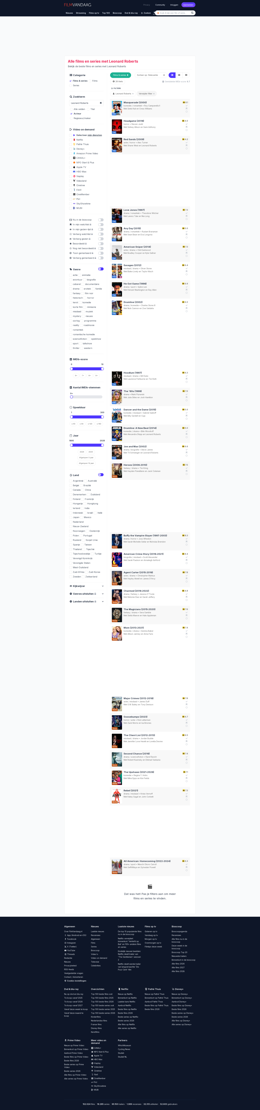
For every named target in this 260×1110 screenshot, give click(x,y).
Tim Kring (144, 468)
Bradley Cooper (135, 253)
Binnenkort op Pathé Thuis (156, 998)
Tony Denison (147, 704)
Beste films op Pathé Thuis (156, 1005)
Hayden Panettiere (136, 471)
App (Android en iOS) (76, 935)
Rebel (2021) (131, 790)
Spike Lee (142, 287)
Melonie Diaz (133, 597)
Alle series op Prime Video (76, 1078)
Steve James (147, 450)
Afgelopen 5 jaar (86, 457)
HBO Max (97, 1059)
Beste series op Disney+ (183, 1013)
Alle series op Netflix (127, 1028)
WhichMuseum (124, 1045)
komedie (127, 106)
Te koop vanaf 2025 (73, 998)
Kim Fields (144, 778)
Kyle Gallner (150, 253)
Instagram (71, 943)
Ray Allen (152, 290)
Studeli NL (122, 1057)
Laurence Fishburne (136, 379)
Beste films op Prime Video (76, 1057)
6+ (76, 375)
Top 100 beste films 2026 (102, 1001)
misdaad (127, 268)
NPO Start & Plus (101, 1052)
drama (126, 213)
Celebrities (96, 965)
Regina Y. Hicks (140, 775)
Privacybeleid (70, 965)
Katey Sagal (133, 797)
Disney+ (179, 989)
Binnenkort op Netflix (127, 998)
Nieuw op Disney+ (180, 994)
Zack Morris (133, 723)
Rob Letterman (143, 720)
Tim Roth (153, 379)
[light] (154, 12)
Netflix (124, 989)
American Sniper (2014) (137, 246)
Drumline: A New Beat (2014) (140, 428)
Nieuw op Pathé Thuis (154, 994)
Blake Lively (133, 271)
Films (93, 943)
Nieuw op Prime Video (74, 1045)
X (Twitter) (72, 946)
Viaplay (97, 1063)
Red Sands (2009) (134, 139)
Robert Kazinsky (135, 760)
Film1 (95, 1074)
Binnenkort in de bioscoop (183, 960)
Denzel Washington (136, 290)
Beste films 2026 (125, 1013)
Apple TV (98, 1055)
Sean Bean (132, 234)
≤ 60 (73, 424)
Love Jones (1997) (134, 210)
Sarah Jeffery (149, 597)
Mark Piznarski (137, 394)
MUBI (96, 1090)
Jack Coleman (154, 471)
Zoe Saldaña (148, 308)
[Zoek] (193, 12)
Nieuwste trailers (179, 956)
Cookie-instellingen (76, 981)
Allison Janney (134, 634)
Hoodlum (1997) (133, 372)
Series (94, 946)
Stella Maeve (133, 615)
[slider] (71, 368)
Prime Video (74, 1040)
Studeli (121, 1053)
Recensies (95, 935)
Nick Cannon (133, 308)
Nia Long (146, 216)
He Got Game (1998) (135, 283)
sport (133, 287)
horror (126, 124)
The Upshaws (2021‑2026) (139, 772)
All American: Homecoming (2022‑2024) (147, 861)
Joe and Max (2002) (135, 446)
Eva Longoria (146, 234)
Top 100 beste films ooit (101, 994)
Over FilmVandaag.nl (73, 931)
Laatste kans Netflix (126, 1001)
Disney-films (96, 1028)
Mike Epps (132, 778)
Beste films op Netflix (127, 1009)
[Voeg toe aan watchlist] (186, 108)
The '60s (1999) (133, 391)
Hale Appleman (149, 615)
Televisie (95, 962)
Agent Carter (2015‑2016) (138, 572)
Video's (94, 954)
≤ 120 (90, 424)
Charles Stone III (148, 305)
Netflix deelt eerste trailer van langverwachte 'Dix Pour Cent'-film (129, 967)
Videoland (98, 1067)
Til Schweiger (134, 453)
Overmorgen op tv (153, 943)
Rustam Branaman (150, 231)
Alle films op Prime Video (75, 1075)
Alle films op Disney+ (181, 1020)
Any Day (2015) (132, 228)
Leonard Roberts (149, 145)
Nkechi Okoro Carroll (147, 864)
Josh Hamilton (146, 397)
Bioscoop (95, 950)
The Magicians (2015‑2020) (139, 609)
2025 (91, 452)
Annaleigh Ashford (152, 560)
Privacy (146, 5)
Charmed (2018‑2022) (136, 590)
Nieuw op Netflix (125, 994)
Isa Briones (146, 723)
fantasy (127, 468)
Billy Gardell (133, 416)
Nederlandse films (99, 1020)
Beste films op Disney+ (182, 1005)
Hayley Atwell (134, 578)
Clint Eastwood (144, 250)
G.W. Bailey (132, 704)
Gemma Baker (147, 631)
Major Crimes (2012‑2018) (139, 698)
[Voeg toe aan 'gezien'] (186, 105)
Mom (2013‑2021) (134, 627)
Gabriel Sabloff (149, 413)
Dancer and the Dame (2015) (140, 409)
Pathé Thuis (154, 989)
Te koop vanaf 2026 (73, 1001)
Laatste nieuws (97, 931)
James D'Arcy (149, 578)
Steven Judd (137, 124)
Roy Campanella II (152, 106)
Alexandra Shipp (135, 434)
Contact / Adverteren (73, 977)
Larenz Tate (133, 216)
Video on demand (99, 958)
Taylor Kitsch (147, 271)
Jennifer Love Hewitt (137, 741)
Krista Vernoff (147, 794)
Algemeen (95, 939)
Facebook (71, 939)
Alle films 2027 (178, 967)
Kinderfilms (96, 1017)
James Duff (144, 701)
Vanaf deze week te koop (76, 1009)
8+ (90, 375)
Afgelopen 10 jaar (86, 463)
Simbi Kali (132, 108)
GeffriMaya (132, 867)
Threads (71, 954)
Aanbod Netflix (124, 1005)
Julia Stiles (132, 397)
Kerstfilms (95, 1032)
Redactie (68, 958)
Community (160, 5)
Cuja (143, 416)
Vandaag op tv (151, 935)
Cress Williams (145, 108)
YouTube (71, 950)
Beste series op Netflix (128, 1017)
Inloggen (174, 5)
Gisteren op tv (151, 931)
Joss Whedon (145, 539)
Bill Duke (144, 376)
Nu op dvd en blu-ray (73, 994)
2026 (82, 452)
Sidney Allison (134, 127)
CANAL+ (97, 1048)
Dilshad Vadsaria (153, 760)
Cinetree (97, 1071)
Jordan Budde (147, 738)
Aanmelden (188, 5)
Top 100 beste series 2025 (103, 1009)
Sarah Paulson (134, 560)
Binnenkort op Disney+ (182, 998)
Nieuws (67, 962)
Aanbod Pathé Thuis (154, 1001)
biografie (135, 450)
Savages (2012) (132, 265)
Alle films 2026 (178, 964)
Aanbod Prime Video (73, 1053)
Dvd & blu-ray (71, 989)
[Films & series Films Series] (120, 75)
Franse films (96, 1024)
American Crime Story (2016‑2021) (144, 554)
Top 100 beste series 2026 (103, 1013)
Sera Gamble (145, 612)
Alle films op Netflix (126, 1024)
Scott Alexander (150, 557)
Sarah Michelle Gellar (137, 542)
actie (126, 142)
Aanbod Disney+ (179, 1001)
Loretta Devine (156, 741)
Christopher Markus (146, 575)
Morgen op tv (151, 939)
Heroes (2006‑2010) (135, 465)
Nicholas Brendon (158, 542)
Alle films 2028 (178, 971)
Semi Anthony (149, 127)
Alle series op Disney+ (182, 1024)
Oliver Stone (146, 268)
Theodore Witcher (150, 213)
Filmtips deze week (153, 946)
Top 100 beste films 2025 (102, 998)
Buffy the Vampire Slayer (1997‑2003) (145, 535)
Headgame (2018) (134, 121)
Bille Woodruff (147, 431)
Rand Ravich (151, 757)
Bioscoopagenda (179, 931)
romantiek (137, 106)
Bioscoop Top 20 (179, 952)
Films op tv (150, 926)
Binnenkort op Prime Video (76, 1049)
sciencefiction (137, 757)
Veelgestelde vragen (73, 973)
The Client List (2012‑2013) (139, 735)
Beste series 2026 (126, 1020)
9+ (96, 375)
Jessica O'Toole (147, 594)
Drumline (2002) (133, 302)
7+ (83, 375)
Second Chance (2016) (137, 753)
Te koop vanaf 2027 (73, 1005)
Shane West (133, 145)
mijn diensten (95, 135)
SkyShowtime (99, 1086)
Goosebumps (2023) (135, 716)
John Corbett (147, 797)
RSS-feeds (69, 969)
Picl (95, 1082)
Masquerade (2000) (135, 102)
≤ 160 (99, 424)
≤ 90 (81, 424)
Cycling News (124, 1049)
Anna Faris (148, 634)
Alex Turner (142, 142)
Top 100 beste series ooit (102, 1005)
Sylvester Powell (148, 867)
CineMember (99, 1078)
